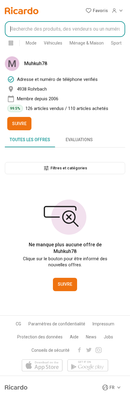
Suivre (19, 123)
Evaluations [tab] (79, 139)
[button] (96, 10)
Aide (74, 336)
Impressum (103, 323)
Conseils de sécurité (50, 350)
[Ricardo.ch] (21, 10)
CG (18, 323)
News (91, 336)
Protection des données (40, 336)
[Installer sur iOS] (42, 365)
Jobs (108, 336)
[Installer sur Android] (87, 365)
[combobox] (65, 29)
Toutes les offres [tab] (30, 139)
